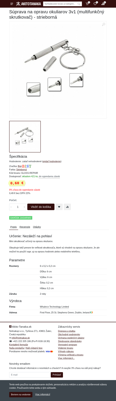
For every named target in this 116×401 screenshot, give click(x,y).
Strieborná (21, 169)
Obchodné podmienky (69, 334)
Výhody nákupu (66, 351)
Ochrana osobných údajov (71, 338)
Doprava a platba (66, 331)
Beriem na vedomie (21, 394)
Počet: (13, 200)
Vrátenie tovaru (65, 348)
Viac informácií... (66, 358)
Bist (20, 166)
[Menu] (11, 3)
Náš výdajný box (34, 348)
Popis (13, 227)
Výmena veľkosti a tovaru (70, 355)
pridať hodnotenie (52, 161)
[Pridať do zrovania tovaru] (67, 207)
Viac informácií (42, 394)
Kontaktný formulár (18, 344)
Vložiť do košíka (41, 206)
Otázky (37, 227)
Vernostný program (67, 344)
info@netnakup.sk (21, 338)
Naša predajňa (16, 348)
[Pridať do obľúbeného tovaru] (59, 207)
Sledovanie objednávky (70, 341)
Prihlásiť (57, 375)
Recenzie (25, 227)
